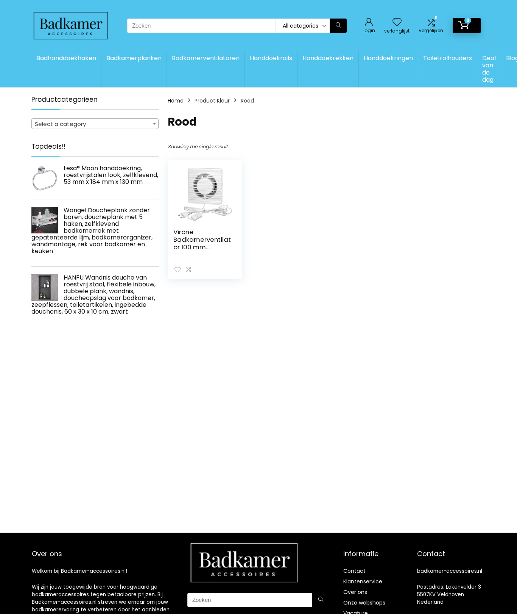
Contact (354, 571)
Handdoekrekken (327, 58)
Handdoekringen (388, 58)
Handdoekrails (271, 58)
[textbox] (95, 124)
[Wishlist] (397, 22)
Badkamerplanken (134, 58)
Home (176, 100)
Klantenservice (362, 581)
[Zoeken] (338, 26)
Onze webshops (364, 602)
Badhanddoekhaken (66, 58)
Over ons (355, 592)
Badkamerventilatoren (206, 58)
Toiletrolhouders (447, 58)
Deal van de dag (489, 69)
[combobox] (95, 123)
